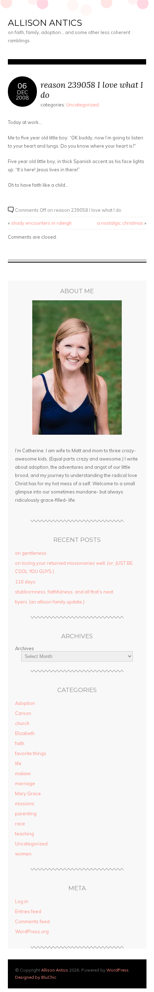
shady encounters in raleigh (41, 223)
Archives (24, 648)
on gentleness (31, 553)
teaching (24, 833)
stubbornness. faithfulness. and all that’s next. (64, 592)
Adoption (25, 703)
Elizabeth (25, 733)
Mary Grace (28, 793)
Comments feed (32, 921)
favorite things (30, 753)
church (22, 723)
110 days (25, 582)
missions (24, 803)
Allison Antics (45, 23)
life (18, 763)
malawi (23, 773)
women (23, 854)
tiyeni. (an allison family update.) (50, 602)
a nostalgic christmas (120, 223)
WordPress (117, 970)
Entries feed (28, 911)
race (20, 823)
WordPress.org (32, 931)
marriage (25, 783)
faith (19, 743)
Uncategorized (82, 105)
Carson (23, 713)
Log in (21, 901)
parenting (26, 813)
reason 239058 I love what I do (91, 90)
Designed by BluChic (35, 977)
